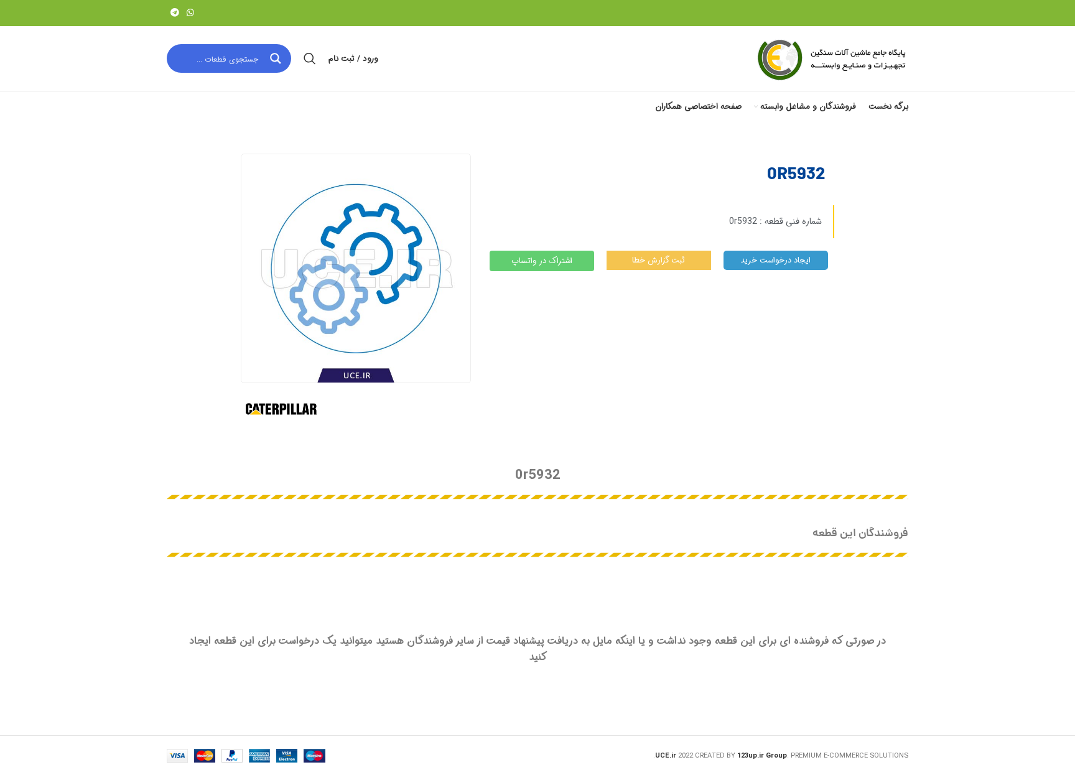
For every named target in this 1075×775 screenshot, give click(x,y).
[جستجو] (309, 58)
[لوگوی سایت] (830, 58)
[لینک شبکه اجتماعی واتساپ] (190, 13)
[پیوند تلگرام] (175, 13)
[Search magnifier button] (277, 58)
